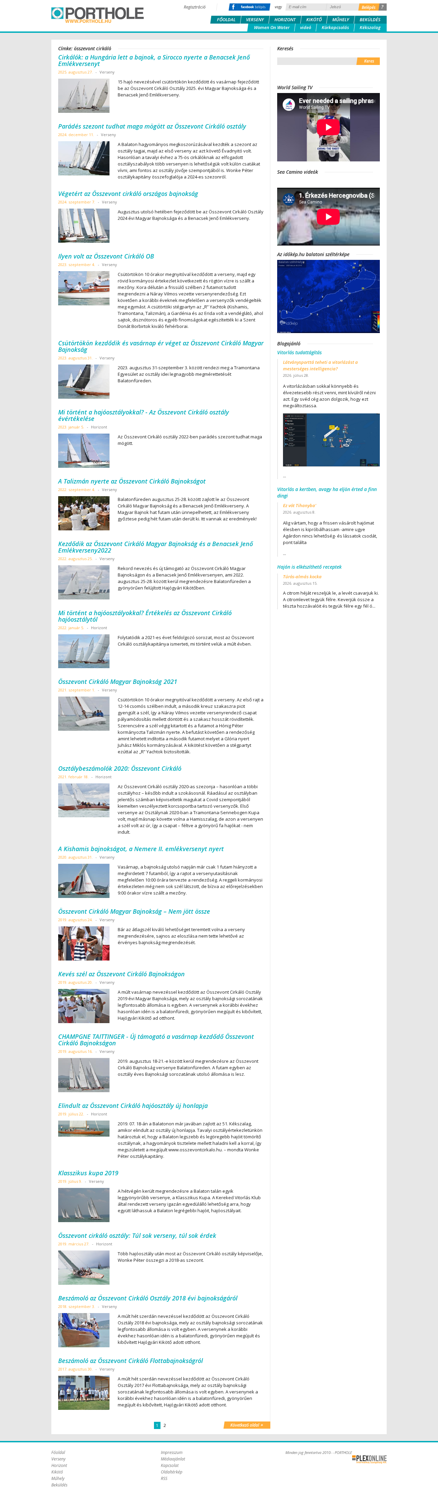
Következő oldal (246, 1424)
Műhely (340, 19)
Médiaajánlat (173, 1459)
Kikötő (314, 19)
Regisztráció (195, 7)
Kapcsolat (170, 1465)
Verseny (255, 19)
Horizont (285, 19)
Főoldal (226, 19)
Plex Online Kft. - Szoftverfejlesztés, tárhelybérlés (369, 1459)
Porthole (97, 15)
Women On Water (271, 27)
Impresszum (171, 1452)
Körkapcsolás (335, 27)
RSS (164, 1478)
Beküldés (370, 19)
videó (305, 27)
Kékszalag (370, 27)
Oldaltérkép (171, 1472)
